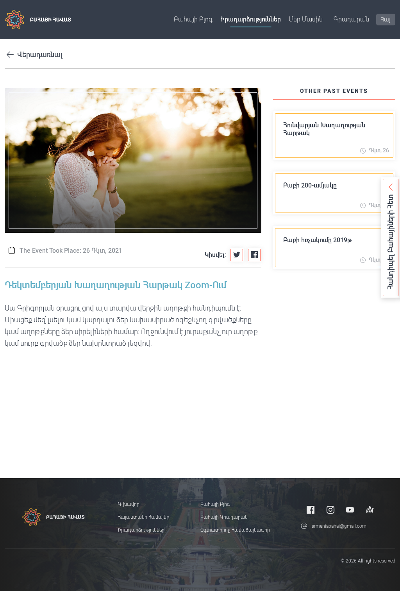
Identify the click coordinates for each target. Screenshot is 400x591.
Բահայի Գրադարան (224, 517)
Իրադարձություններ (250, 19)
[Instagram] (330, 509)
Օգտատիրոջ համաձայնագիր (235, 530)
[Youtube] (350, 509)
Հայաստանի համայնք (143, 517)
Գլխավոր (128, 504)
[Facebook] (310, 509)
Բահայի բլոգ (193, 19)
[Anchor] (370, 509)
